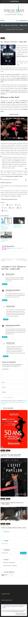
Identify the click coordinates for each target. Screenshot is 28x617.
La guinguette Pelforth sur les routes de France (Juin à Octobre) (21, 259)
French (5, 575)
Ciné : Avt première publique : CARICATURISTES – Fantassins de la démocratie (5, 227)
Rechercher (23, 20)
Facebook (6, 531)
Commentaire (5, 369)
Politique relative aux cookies (17, 611)
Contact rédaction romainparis (10, 565)
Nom (3, 382)
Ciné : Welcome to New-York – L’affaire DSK (13, 42)
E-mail (3, 387)
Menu (3, 20)
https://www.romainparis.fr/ (17, 248)
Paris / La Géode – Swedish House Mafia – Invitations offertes (7, 259)
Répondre (5, 284)
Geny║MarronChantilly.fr (12, 290)
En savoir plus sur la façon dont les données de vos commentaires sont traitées (14, 402)
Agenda (3, 450)
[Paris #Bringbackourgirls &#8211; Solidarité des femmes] (6, 235)
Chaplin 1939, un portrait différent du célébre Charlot (18, 226)
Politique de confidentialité (9, 562)
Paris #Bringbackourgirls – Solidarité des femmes (6, 240)
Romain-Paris (10, 246)
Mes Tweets (5, 543)
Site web (4, 392)
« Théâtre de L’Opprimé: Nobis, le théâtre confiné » (14, 527)
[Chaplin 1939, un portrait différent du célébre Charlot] (19, 220)
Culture (2, 38)
